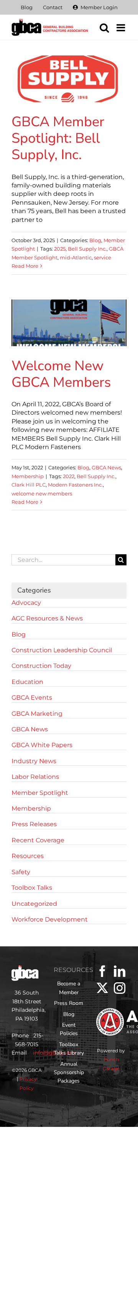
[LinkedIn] (119, 971)
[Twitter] (102, 988)
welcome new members (42, 493)
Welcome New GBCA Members (61, 374)
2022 (68, 476)
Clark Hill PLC (29, 485)
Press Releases (34, 824)
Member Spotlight (40, 792)
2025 (60, 249)
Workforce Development (50, 919)
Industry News (34, 761)
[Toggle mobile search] (104, 28)
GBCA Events (32, 697)
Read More (25, 266)
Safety (21, 872)
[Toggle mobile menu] (122, 28)
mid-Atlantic (76, 257)
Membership (28, 476)
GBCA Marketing (37, 713)
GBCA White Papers (42, 745)
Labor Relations (35, 776)
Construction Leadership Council (62, 650)
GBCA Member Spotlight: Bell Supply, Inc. (58, 138)
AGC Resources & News (47, 618)
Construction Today (41, 665)
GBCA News (106, 467)
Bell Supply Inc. (87, 249)
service (102, 257)
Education (27, 681)
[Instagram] (119, 988)
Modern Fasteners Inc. (75, 485)
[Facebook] (102, 971)
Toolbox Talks (32, 887)
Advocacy (26, 602)
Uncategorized (34, 903)
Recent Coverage (38, 840)
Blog (95, 240)
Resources (28, 856)
